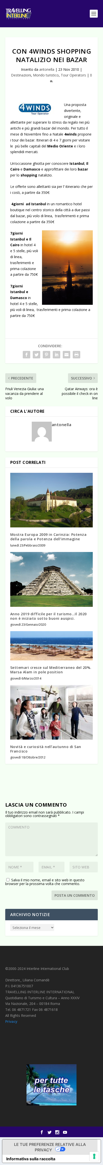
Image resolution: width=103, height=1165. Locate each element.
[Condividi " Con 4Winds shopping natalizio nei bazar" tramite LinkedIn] (57, 355)
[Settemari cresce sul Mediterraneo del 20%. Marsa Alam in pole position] (51, 645)
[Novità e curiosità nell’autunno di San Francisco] (51, 712)
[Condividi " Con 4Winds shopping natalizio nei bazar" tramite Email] (67, 355)
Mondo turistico (46, 75)
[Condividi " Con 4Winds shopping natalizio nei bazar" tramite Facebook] (27, 355)
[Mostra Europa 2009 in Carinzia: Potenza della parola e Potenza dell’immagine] (51, 500)
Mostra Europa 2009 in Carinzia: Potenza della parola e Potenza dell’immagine (48, 536)
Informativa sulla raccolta (30, 1158)
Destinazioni (21, 75)
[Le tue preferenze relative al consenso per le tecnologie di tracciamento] (94, 1156)
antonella (46, 69)
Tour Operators (73, 75)
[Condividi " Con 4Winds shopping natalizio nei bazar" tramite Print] (77, 355)
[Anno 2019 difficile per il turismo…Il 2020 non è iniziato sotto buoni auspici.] (51, 579)
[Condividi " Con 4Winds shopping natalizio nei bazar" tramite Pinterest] (47, 355)
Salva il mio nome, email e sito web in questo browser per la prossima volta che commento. (44, 882)
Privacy (11, 1021)
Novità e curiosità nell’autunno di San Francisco (45, 749)
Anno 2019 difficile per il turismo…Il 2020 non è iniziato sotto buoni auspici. (48, 616)
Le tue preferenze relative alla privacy (50, 1147)
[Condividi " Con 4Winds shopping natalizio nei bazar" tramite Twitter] (37, 355)
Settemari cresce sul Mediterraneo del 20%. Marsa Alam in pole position (51, 669)
